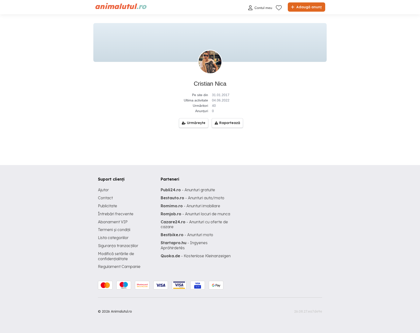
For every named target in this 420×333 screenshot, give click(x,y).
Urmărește (196, 123)
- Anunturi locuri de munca (195, 213)
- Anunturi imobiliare (190, 205)
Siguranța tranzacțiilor (118, 245)
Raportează (229, 123)
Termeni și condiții (114, 229)
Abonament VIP (113, 221)
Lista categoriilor (113, 237)
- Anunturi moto (187, 234)
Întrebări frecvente (115, 213)
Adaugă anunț (308, 7)
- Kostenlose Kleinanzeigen (196, 255)
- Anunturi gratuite (188, 189)
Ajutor (103, 189)
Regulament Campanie (119, 266)
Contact (105, 197)
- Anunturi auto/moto (192, 197)
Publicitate (107, 205)
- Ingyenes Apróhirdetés (184, 245)
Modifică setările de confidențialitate (116, 256)
